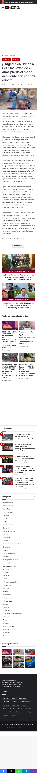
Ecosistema (6, 547)
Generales (6, 556)
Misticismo (6, 569)
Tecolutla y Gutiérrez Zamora (12, 613)
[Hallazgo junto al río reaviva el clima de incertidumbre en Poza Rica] (7, 437)
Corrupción (6, 537)
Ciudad (5, 518)
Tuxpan (5, 620)
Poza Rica (7, 595)
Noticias (5, 579)
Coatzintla (6, 528)
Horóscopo (6, 705)
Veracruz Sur (7, 632)
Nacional (6, 575)
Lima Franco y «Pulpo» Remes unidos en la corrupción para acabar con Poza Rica (24, 447)
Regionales (8, 598)
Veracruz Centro (8, 626)
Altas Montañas (8, 512)
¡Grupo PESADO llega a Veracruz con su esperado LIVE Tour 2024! (24, 458)
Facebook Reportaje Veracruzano (12, 686)
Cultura (5, 540)
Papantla (6, 607)
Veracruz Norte (8, 629)
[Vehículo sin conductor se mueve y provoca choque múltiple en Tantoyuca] (18, 665)
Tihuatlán (6, 617)
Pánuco (5, 712)
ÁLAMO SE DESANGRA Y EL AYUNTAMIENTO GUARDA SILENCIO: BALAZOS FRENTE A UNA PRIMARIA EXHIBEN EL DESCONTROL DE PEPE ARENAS (9, 371)
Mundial (5, 572)
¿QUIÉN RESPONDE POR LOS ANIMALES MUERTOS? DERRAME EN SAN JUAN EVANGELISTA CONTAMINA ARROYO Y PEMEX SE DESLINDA (27, 370)
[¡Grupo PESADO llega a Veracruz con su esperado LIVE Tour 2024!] (7, 459)
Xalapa (5, 636)
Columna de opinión (9, 531)
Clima (5, 521)
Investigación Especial (10, 560)
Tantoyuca (6, 610)
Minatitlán (25, 705)
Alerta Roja (11, 55)
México (5, 708)
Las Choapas (15, 705)
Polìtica (6, 591)
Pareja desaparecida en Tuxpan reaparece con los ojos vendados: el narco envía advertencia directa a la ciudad (24, 482)
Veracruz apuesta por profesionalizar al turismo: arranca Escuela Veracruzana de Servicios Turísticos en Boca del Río (27, 338)
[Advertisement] (18, 32)
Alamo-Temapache (9, 506)
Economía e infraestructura (12, 544)
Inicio (5, 55)
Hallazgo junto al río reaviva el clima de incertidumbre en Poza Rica (24, 437)
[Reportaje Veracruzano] (13, 7)
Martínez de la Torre (9, 566)
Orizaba (5, 604)
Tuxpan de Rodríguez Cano (17, 712)
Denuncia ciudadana (11, 582)
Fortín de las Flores (9, 553)
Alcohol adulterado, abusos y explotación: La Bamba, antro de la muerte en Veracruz (24, 469)
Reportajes (8, 601)
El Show (5, 550)
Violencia (5, 715)
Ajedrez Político (8, 502)
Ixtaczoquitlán (7, 563)
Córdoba (6, 534)
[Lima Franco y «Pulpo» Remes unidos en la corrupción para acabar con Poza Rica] (7, 447)
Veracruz (15, 59)
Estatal (6, 588)
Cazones (6, 515)
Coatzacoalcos (8, 525)
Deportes (7, 585)
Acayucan (6, 698)
